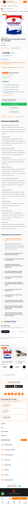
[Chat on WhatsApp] (2, 493)
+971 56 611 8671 (6, 417)
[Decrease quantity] (2, 498)
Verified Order (22, 331)
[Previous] (2, 358)
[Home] (5, 5)
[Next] (25, 358)
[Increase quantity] (10, 498)
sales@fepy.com (6, 411)
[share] (23, 20)
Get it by (18, 363)
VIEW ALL (23, 439)
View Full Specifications (7, 95)
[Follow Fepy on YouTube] (22, 394)
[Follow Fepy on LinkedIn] (15, 394)
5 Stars (13, 331)
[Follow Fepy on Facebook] (5, 394)
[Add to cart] (11, 367)
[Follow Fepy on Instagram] (12, 394)
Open (25, 1)
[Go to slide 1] (14, 35)
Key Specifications (21, 116)
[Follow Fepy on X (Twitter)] (9, 394)
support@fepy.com (6, 405)
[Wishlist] (23, 16)
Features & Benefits (8, 116)
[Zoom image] (24, 34)
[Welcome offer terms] (11, 63)
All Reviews (5, 331)
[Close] (1, 1)
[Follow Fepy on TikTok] (19, 394)
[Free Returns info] (9, 59)
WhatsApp (15, 104)
